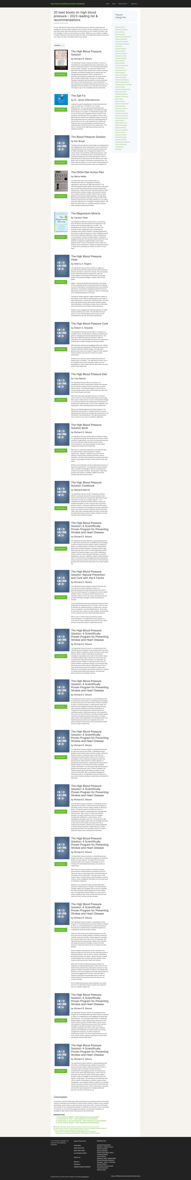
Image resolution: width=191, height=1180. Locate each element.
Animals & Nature (120, 27)
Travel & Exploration (121, 144)
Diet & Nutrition (59, 1128)
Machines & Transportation (122, 89)
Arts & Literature (120, 32)
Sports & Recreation (121, 137)
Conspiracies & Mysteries (122, 44)
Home (107, 3)
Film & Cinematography (121, 65)
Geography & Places (121, 70)
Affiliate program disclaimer (123, 1176)
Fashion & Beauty (120, 63)
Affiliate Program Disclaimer (82, 1166)
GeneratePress (85, 1176)
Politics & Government (121, 115)
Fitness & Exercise (73, 1128)
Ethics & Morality (120, 60)
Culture (99, 1148)
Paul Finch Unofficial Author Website (68, 4)
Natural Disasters (120, 111)
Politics (106, 1162)
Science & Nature (69, 1130)
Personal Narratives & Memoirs (105, 1160)
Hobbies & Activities (121, 77)
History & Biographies (121, 75)
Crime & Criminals (120, 51)
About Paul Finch (79, 1148)
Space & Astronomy (120, 134)
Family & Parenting (102, 1150)
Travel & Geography (102, 1167)
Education (65, 1128)
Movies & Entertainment (122, 103)
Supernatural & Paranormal (122, 142)
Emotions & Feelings (121, 58)
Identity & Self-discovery (122, 82)
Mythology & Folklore (121, 108)
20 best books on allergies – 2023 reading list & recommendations (78, 1122)
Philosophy (100, 1162)
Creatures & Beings (120, 48)
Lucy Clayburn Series (80, 1153)
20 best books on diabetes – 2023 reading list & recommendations (78, 1117)
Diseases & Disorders (60, 1126)
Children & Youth (108, 1147)
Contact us (77, 1164)
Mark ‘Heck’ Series (79, 1150)
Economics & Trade (120, 56)
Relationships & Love (121, 122)
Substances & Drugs (121, 139)
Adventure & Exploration (104, 1145)
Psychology (62, 1130)
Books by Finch (122, 3)
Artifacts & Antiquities (121, 29)
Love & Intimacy (101, 1156)
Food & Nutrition (119, 67)
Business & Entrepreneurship (123, 36)
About (113, 3)
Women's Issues (101, 1169)
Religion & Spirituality (121, 125)
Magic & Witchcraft (120, 91)
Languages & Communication (123, 84)
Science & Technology (93, 1126)
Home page (77, 1145)
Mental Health (91, 1128)
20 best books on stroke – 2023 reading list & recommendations (78, 1119)
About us (76, 1161)
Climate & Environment (121, 41)
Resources (134, 3)
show (62, 45)
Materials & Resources (121, 94)
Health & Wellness (71, 1126)
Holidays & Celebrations (122, 79)
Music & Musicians (120, 106)
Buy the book (61, 74)
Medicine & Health (83, 1128)
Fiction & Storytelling (103, 1152)
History (112, 1152)
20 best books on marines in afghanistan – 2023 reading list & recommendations (75, 1131)
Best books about (120, 34)
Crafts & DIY (118, 46)
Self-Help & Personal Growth (81, 1130)
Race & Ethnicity (119, 120)
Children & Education (121, 39)
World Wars (118, 149)
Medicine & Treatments (82, 1126)
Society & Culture (120, 132)
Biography (100, 1147)
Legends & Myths (120, 87)
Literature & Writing (102, 1154)
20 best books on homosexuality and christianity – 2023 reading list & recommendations (77, 1133)
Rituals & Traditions (120, 127)
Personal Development (121, 113)
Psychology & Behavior (121, 118)
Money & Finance (120, 101)
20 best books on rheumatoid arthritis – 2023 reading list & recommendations (82, 1121)
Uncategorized (119, 146)
